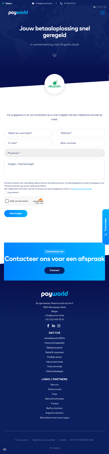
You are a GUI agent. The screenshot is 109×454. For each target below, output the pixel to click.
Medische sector (54, 347)
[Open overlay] (102, 12)
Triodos (54, 403)
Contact (54, 270)
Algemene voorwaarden (43, 440)
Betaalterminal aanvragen (54, 417)
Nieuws (54, 384)
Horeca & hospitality (54, 342)
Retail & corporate (54, 352)
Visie (54, 394)
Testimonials (54, 389)
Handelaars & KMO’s (54, 338)
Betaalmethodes (54, 398)
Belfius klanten (54, 408)
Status (8, 3)
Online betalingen (54, 371)
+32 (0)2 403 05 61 (54, 319)
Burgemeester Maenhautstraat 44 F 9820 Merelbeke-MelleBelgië (54, 307)
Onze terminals (54, 366)
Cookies (62, 440)
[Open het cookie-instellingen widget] (4, 449)
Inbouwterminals (54, 361)
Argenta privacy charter (82, 189)
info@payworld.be (54, 315)
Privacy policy (21, 440)
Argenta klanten (54, 412)
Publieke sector (54, 356)
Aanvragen (16, 213)
